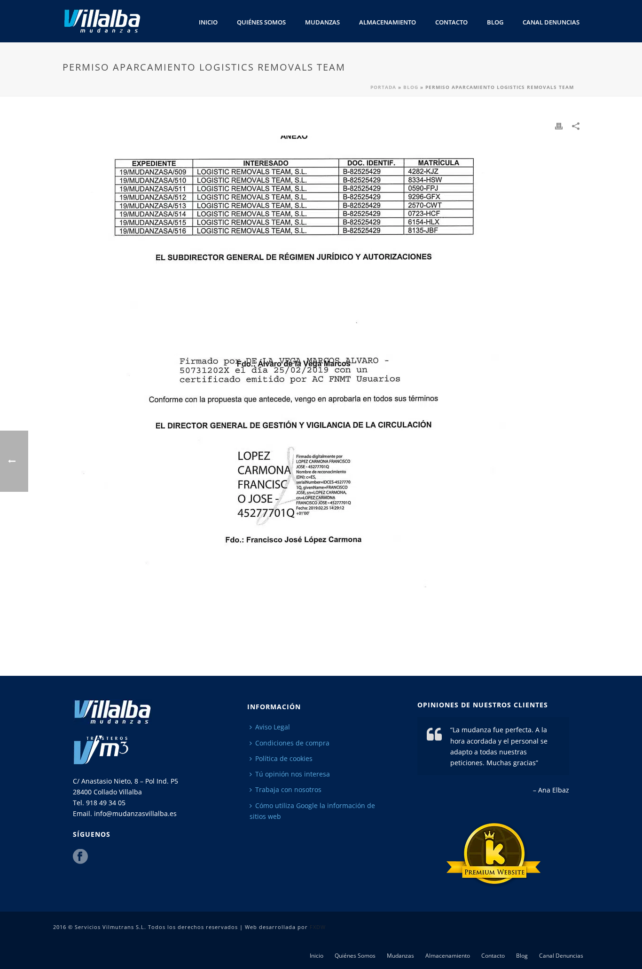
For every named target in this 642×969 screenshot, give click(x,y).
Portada (383, 87)
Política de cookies (284, 758)
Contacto (451, 22)
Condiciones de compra (292, 742)
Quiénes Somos (261, 22)
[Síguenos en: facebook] (80, 857)
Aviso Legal (272, 726)
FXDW (318, 926)
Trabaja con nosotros (288, 789)
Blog (495, 22)
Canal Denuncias (551, 22)
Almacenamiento (387, 22)
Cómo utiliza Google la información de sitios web (312, 811)
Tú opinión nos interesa (292, 773)
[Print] (559, 125)
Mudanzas (322, 22)
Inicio (208, 22)
